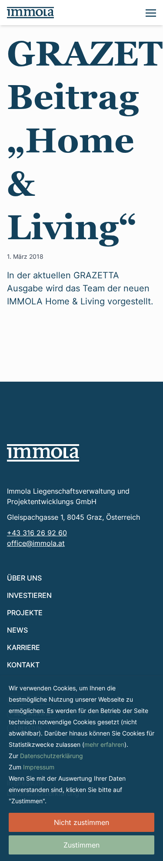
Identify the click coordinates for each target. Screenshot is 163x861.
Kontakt (23, 665)
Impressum (38, 767)
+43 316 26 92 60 (37, 533)
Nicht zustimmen (81, 822)
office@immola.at (36, 543)
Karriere (23, 647)
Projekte (25, 612)
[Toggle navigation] (151, 12)
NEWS (17, 630)
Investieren (29, 595)
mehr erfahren (104, 744)
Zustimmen (81, 845)
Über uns (24, 578)
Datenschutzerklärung (51, 756)
